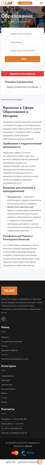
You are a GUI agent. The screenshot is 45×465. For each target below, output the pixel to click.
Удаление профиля (9, 350)
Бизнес (4, 402)
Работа (4, 393)
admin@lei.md (16, 428)
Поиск (24, 59)
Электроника (6, 385)
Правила (5, 337)
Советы (4, 355)
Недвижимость (7, 376)
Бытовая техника (8, 389)
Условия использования (11, 342)
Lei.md (6, 245)
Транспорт (5, 380)
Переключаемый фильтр (22, 73)
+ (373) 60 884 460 (19, 419)
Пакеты (4, 346)
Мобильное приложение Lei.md (14, 359)
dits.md (28, 446)
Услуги (4, 398)
